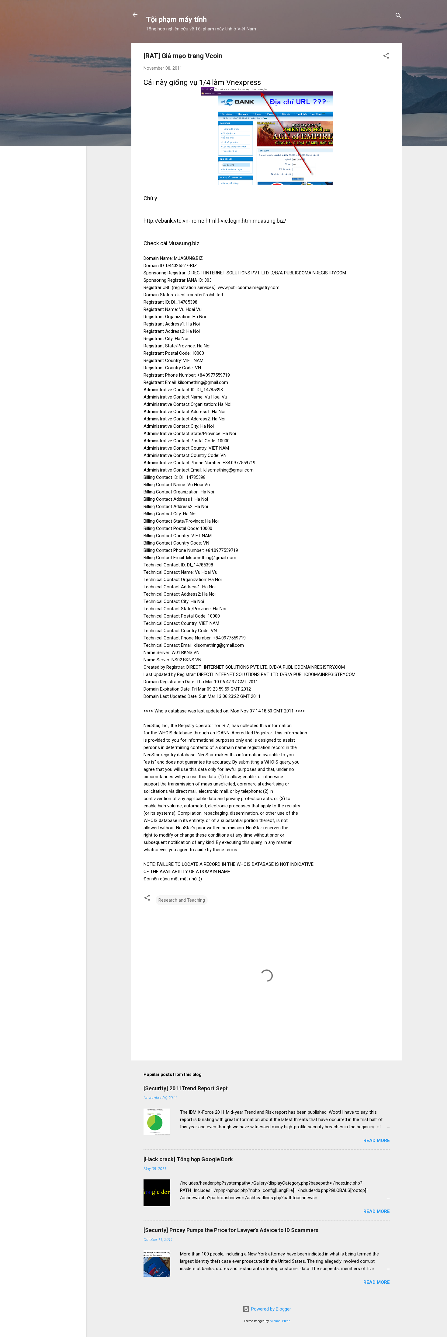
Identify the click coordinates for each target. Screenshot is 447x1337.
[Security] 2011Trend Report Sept (186, 1088)
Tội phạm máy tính (176, 19)
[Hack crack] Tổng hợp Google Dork (188, 1159)
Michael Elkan (280, 1321)
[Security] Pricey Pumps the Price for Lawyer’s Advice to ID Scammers (231, 1230)
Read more (376, 1140)
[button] (386, 56)
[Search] (398, 16)
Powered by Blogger (270, 1309)
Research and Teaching (181, 900)
